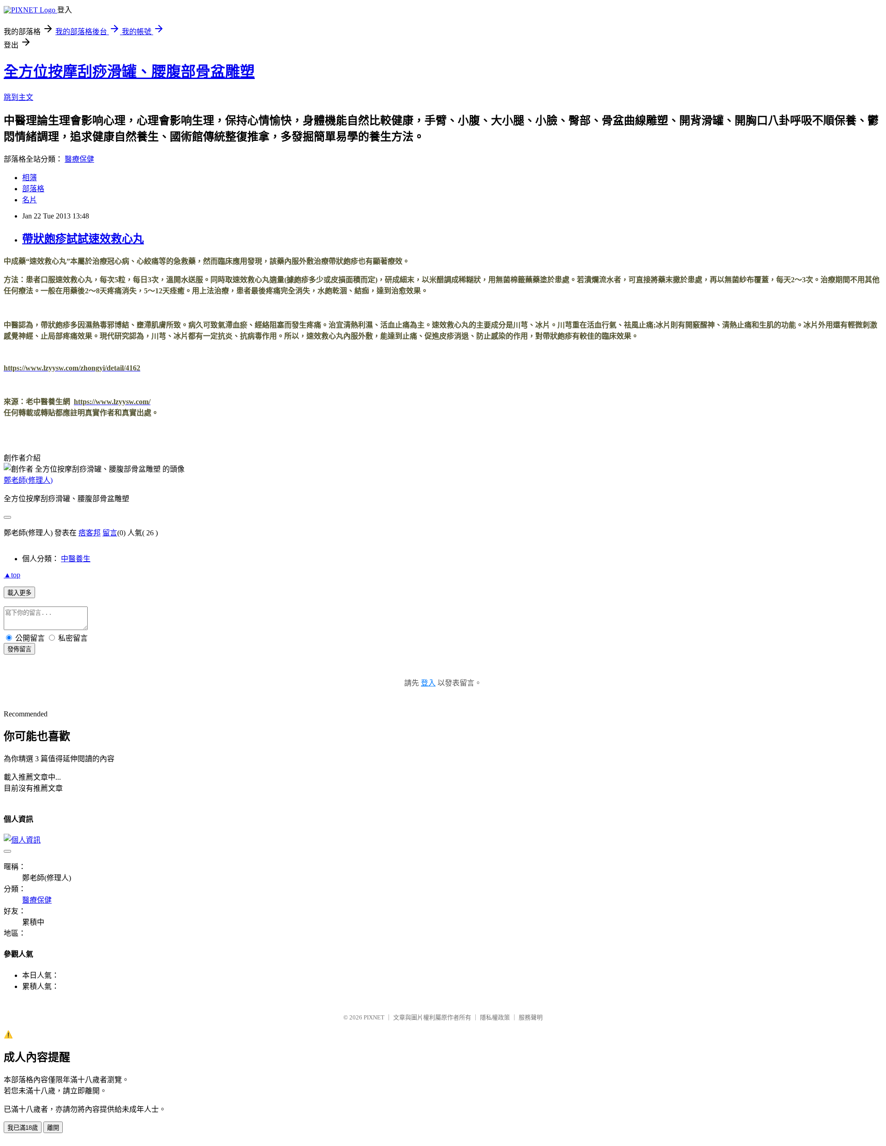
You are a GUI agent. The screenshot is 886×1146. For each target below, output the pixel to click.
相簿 (29, 178)
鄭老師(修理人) (28, 480)
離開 (53, 1127)
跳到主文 (18, 97)
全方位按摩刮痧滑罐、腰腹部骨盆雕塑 (129, 71)
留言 (109, 533)
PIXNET (374, 1017)
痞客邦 (89, 533)
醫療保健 (79, 159)
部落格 (33, 189)
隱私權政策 (495, 1017)
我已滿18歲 (22, 1127)
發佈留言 (19, 649)
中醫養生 (75, 559)
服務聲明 (531, 1017)
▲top (12, 575)
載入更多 (19, 592)
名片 (29, 200)
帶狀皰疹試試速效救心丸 (83, 239)
